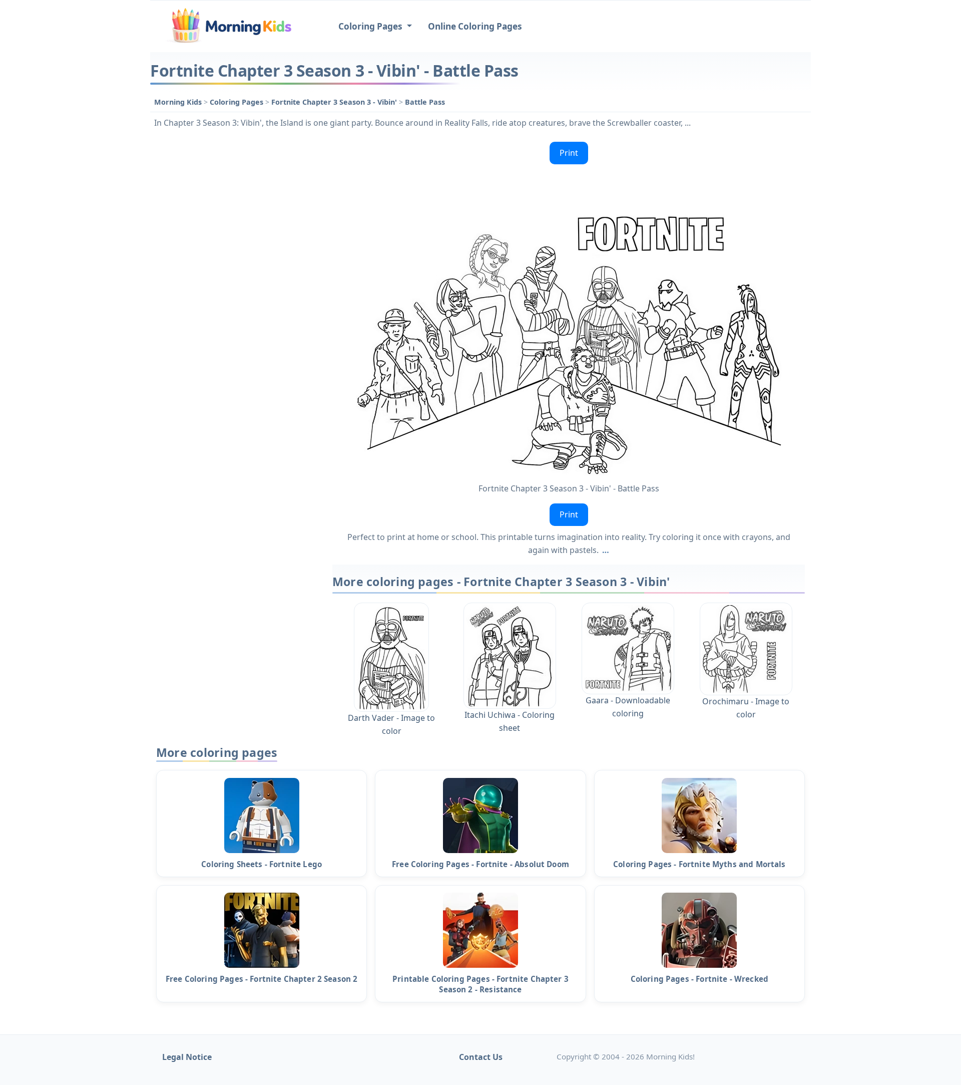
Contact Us (481, 1056)
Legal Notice (187, 1056)
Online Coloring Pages (475, 26)
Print (569, 152)
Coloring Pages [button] (371, 26)
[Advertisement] (236, 288)
